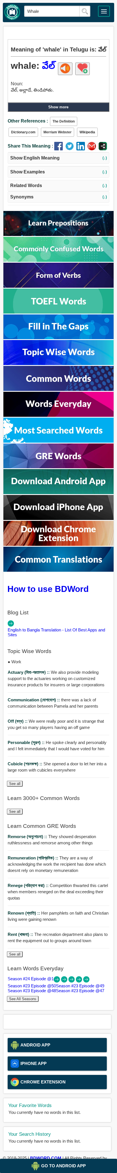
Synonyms (58, 196)
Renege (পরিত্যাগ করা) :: (29, 885)
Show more (58, 107)
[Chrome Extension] (58, 544)
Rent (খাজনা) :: (21, 934)
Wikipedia (87, 132)
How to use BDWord (48, 589)
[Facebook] (59, 148)
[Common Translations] (58, 570)
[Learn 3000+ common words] (58, 389)
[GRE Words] (58, 466)
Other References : (28, 121)
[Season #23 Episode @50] (64, 981)
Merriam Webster (57, 132)
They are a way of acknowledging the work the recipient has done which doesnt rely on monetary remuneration (57, 864)
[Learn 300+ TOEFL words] (58, 312)
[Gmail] (93, 148)
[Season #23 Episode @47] (86, 981)
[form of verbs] (58, 286)
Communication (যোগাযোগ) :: (34, 699)
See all (14, 784)
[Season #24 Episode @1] (57, 981)
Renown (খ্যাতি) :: (24, 913)
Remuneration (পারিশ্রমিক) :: (33, 857)
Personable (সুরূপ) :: (27, 742)
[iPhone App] (58, 518)
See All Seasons (22, 999)
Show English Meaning (58, 158)
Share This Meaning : (30, 146)
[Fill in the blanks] (58, 337)
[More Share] (103, 148)
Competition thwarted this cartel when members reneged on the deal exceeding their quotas (58, 891)
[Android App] (58, 492)
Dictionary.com (23, 132)
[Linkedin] (81, 148)
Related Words (58, 185)
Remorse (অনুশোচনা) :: (28, 836)
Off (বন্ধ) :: (18, 721)
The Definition (64, 121)
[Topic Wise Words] (58, 363)
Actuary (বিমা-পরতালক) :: (29, 672)
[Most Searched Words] (58, 441)
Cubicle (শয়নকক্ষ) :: (25, 763)
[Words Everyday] (58, 415)
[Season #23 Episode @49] (72, 981)
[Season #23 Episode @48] (79, 981)
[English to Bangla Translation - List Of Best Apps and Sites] (11, 625)
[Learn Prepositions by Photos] (58, 234)
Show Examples (58, 171)
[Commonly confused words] (58, 260)
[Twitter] (70, 148)
